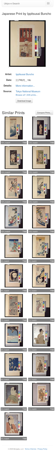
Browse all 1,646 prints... (26, 94)
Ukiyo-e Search (12, 3)
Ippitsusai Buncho (25, 74)
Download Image (24, 100)
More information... (25, 85)
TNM (24, 142)
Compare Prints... (44, 112)
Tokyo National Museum (28, 91)
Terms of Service (30, 449)
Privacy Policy (42, 449)
